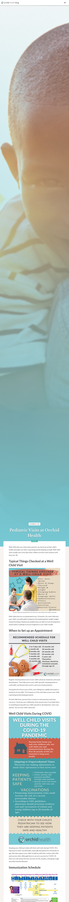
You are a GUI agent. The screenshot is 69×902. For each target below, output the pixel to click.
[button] (65, 2)
